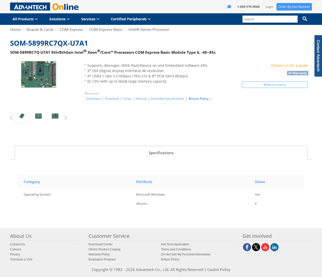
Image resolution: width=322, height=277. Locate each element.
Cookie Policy (218, 269)
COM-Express (71, 29)
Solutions (58, 19)
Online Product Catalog (104, 249)
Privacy (15, 254)
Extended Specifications (167, 99)
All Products (24, 19)
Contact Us (17, 244)
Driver (127, 99)
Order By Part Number (294, 7)
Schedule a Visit (21, 259)
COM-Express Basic (106, 29)
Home (15, 29)
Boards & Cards (40, 29)
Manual (141, 99)
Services (88, 19)
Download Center (101, 244)
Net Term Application (175, 244)
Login (269, 7)
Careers (15, 249)
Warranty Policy (99, 254)
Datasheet (93, 99)
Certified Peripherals (129, 19)
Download (112, 99)
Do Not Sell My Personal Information (186, 254)
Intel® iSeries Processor (149, 29)
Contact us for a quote (289, 65)
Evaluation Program (102, 259)
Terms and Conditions (176, 249)
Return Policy (199, 98)
